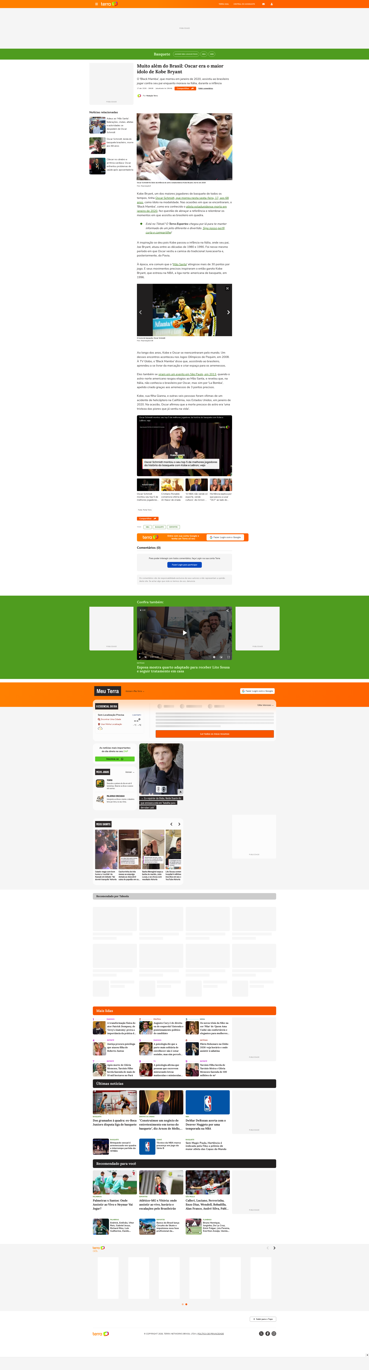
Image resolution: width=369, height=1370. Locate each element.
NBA (147, 527)
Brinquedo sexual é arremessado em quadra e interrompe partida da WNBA (123, 1147)
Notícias (140, 663)
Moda (202, 1019)
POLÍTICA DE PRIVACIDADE (211, 1333)
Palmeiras (97, 1197)
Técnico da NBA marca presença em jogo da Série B (169, 1145)
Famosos (110, 1019)
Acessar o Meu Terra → (135, 691)
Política (157, 1019)
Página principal (109, 4)
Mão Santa (180, 264)
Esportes (173, 527)
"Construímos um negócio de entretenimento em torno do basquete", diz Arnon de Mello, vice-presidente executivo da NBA (159, 1125)
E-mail (263, 4)
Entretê (110, 1040)
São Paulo (190, 1197)
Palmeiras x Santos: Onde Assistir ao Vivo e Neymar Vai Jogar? (113, 1204)
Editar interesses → (266, 705)
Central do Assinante (244, 4)
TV (155, 1061)
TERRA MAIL (224, 4)
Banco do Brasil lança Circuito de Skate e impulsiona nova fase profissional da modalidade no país (168, 1227)
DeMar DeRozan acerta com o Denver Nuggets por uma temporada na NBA (206, 1124)
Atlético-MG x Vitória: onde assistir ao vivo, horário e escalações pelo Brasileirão (158, 1204)
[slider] (184, 653)
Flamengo (207, 1220)
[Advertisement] (254, 1147)
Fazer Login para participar (184, 564)
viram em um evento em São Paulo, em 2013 (187, 374)
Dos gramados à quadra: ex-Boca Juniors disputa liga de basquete (115, 1122)
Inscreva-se (112, 759)
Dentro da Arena (147, 1117)
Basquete (159, 527)
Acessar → (130, 771)
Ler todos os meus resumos (214, 734)
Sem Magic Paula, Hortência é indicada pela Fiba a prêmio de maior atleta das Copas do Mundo (206, 1146)
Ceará (159, 1140)
